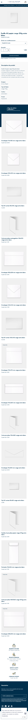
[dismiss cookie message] (25, 713)
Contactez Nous (14, 669)
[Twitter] (8, 706)
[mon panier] (25, 2)
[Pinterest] (12, 706)
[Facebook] (5, 706)
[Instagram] (2, 706)
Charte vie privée (18, 701)
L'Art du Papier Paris (14, 2)
